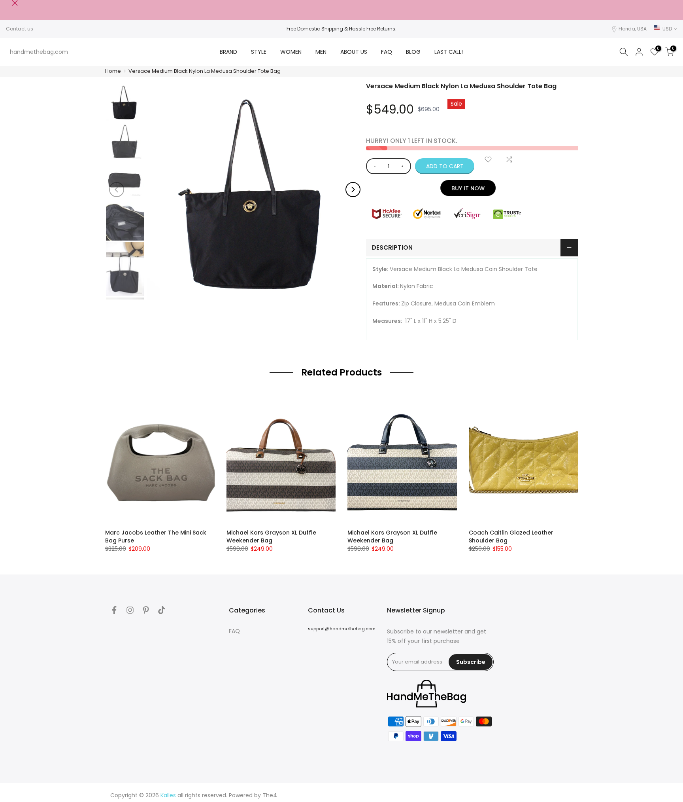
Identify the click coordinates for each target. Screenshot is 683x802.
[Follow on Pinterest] (146, 610)
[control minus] (373, 166)
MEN (320, 52)
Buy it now (472, 188)
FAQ (386, 52)
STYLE (258, 52)
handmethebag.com (39, 52)
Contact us (19, 28)
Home (113, 71)
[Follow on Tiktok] (162, 610)
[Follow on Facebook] (114, 610)
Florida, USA (633, 28)
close (9, 3)
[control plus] (403, 166)
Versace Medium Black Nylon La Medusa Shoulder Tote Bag (204, 71)
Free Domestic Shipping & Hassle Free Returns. (341, 28)
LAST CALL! (448, 52)
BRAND (228, 52)
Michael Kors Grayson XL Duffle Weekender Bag (271, 536)
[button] (352, 189)
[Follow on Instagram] (130, 610)
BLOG (413, 52)
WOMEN (291, 52)
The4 (269, 795)
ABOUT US (353, 52)
